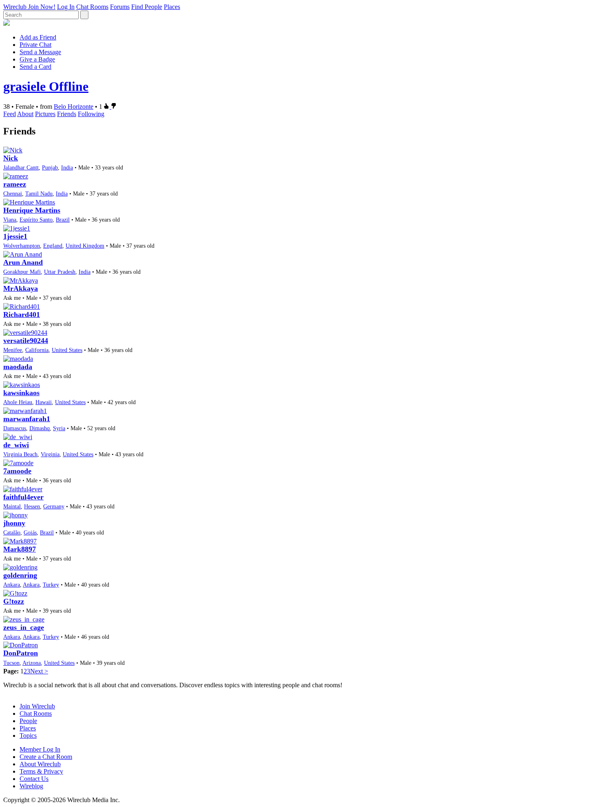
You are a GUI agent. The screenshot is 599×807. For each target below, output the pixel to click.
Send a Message (40, 51)
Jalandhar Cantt (21, 167)
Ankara (11, 584)
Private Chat (35, 44)
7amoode (17, 471)
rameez (14, 184)
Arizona (31, 663)
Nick (10, 158)
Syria (59, 428)
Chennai (12, 193)
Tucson (11, 663)
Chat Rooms (92, 6)
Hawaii (43, 402)
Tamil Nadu (39, 193)
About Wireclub (40, 764)
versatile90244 (25, 340)
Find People (146, 6)
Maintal (12, 506)
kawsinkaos (21, 393)
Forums (120, 6)
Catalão (11, 532)
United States (67, 350)
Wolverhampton (21, 245)
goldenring (20, 575)
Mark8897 (19, 549)
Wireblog (31, 786)
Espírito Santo (36, 219)
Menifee (12, 350)
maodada (17, 367)
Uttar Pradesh (59, 271)
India (67, 167)
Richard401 (21, 314)
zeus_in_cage (23, 627)
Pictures (45, 113)
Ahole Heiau (17, 402)
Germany (53, 506)
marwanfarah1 (26, 419)
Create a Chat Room (46, 756)
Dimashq (39, 428)
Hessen (32, 506)
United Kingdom (85, 245)
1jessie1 (15, 236)
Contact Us (34, 778)
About (25, 113)
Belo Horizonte (73, 106)
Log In (66, 6)
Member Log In (40, 749)
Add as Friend (38, 37)
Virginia (50, 454)
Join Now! (41, 6)
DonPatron (20, 653)
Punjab (50, 167)
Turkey (51, 584)
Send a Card (35, 66)
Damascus (14, 428)
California (36, 350)
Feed (9, 113)
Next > (39, 671)
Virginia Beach (20, 454)
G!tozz (13, 601)
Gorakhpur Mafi (22, 271)
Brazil (63, 219)
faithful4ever (23, 497)
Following (91, 113)
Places (172, 6)
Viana (9, 219)
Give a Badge (37, 59)
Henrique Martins (31, 210)
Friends (66, 113)
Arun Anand (23, 262)
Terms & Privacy (41, 771)
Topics (28, 735)
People (28, 720)
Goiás (30, 532)
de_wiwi (16, 445)
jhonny (14, 523)
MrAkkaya (20, 288)
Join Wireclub (37, 706)
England (52, 245)
